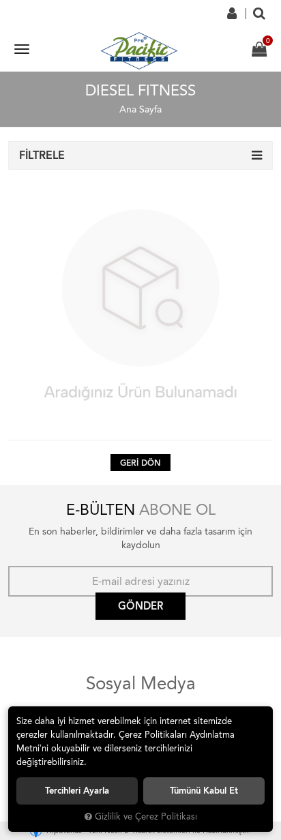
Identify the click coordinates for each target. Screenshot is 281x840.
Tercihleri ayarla (77, 790)
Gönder (140, 606)
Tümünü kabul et (204, 790)
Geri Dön (140, 463)
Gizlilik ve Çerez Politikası (146, 816)
